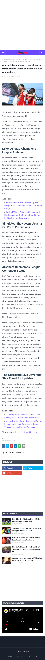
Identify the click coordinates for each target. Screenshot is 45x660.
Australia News (18, 439)
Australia (9, 439)
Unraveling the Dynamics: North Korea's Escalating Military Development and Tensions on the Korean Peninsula (23, 424)
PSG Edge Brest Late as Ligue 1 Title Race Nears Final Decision (26, 520)
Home (4, 59)
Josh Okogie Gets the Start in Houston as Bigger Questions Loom (26, 529)
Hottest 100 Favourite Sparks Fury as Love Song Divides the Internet (26, 539)
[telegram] (33, 473)
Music (33, 439)
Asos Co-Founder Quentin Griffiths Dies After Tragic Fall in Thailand (27, 559)
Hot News (27, 439)
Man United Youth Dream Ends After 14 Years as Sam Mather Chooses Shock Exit (26, 549)
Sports (4, 440)
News (38, 439)
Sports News (11, 59)
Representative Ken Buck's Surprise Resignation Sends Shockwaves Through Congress (23, 205)
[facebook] (12, 468)
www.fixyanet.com (19, 657)
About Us (26, 651)
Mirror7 (6, 76)
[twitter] (33, 468)
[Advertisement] (22, 24)
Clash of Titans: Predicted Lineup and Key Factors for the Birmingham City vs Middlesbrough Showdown (22, 215)
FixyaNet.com (30, 432)
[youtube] (12, 473)
